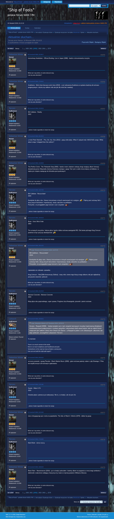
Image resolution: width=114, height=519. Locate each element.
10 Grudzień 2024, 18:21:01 (36, 245)
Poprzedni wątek (88, 42)
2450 (27, 48)
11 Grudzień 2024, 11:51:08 (35, 384)
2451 (31, 48)
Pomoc (89, 514)
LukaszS (12, 319)
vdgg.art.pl (76, 23)
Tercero (12, 108)
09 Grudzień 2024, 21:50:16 (36, 108)
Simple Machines (20, 514)
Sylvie (82, 32)
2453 (39, 48)
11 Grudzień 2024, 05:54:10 (35, 357)
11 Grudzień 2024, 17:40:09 (35, 439)
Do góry (11, 492)
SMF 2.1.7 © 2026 (10, 514)
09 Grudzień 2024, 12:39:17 (36, 54)
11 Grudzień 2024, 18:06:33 (35, 467)
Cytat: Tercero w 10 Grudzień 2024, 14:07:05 (44, 250)
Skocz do (76, 502)
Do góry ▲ (105, 514)
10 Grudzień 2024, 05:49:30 (36, 136)
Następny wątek (100, 42)
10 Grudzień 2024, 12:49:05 (36, 163)
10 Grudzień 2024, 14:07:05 (36, 190)
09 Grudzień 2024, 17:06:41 (36, 81)
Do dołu (10, 48)
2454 (43, 48)
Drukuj (103, 48)
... (24, 48)
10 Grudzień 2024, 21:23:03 (36, 291)
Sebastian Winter (16, 54)
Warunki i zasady (96, 514)
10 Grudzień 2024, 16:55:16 (36, 217)
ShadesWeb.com (20, 516)
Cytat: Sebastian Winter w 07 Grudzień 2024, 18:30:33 (47, 323)
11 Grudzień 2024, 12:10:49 (35, 412)
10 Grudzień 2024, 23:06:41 (36, 318)
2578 (49, 48)
